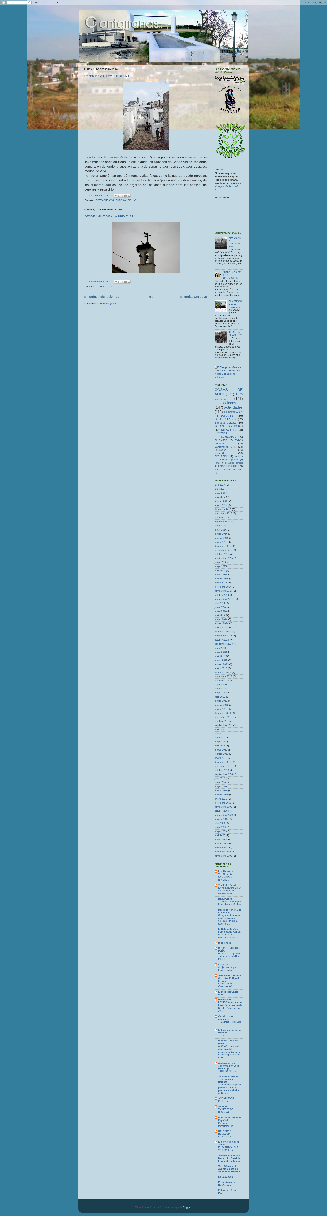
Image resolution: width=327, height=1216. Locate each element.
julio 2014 (220, 603)
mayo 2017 (221, 493)
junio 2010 (220, 782)
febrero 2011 (221, 754)
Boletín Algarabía (229, 460)
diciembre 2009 (223, 803)
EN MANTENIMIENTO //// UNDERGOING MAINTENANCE (229, 891)
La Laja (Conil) (226, 1177)
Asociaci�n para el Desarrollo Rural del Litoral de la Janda (229, 1158)
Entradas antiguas (193, 296)
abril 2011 (220, 745)
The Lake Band (227, 885)
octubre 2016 (222, 517)
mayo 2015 (221, 566)
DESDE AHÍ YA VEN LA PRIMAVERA (110, 216)
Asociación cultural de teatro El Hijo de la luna (229, 978)
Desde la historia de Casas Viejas (229, 911)
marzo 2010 (221, 790)
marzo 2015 (221, 574)
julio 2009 (220, 823)
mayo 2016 (221, 529)
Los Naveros (225, 871)
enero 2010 (221, 798)
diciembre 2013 (223, 631)
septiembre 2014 (224, 599)
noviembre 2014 (223, 591)
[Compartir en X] (122, 196)
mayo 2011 (221, 741)
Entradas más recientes (101, 296)
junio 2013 (220, 648)
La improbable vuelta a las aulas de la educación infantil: (229, 934)
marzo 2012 (221, 701)
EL (237, 469)
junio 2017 (220, 489)
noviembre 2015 (223, 550)
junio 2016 (220, 525)
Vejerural (223, 1106)
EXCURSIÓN (222, 456)
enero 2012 (221, 709)
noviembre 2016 (223, 513)
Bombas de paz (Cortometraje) (226, 985)
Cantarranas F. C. (225, 447)
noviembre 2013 (223, 635)
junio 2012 (220, 688)
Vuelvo (221, 1035)
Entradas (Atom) (108, 303)
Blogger (187, 1207)
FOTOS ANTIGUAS (125, 200)
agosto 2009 (221, 819)
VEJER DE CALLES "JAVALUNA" (107, 76)
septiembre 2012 (224, 684)
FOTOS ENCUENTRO (228, 466)
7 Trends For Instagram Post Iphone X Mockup (229, 903)
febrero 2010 (222, 794)
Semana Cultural (225, 422)
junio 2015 (220, 562)
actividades (233, 407)
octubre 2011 (222, 721)
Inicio (149, 296)
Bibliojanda (224, 943)
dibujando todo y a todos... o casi (227, 969)
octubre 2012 (222, 680)
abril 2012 (220, 697)
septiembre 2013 (224, 644)
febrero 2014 (222, 623)
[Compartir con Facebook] (125, 196)
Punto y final (224, 1101)
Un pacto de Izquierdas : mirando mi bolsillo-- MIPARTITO (229, 956)
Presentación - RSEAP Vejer (226, 1183)
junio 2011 (220, 737)
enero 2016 (221, 542)
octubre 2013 (222, 639)
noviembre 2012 (223, 676)
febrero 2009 (222, 843)
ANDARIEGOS (226, 1098)
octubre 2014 (222, 595)
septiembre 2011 (224, 725)
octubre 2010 (222, 770)
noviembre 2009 (223, 807)
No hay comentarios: (98, 195)
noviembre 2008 (223, 856)
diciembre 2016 (223, 509)
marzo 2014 (221, 619)
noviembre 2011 (223, 717)
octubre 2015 (222, 554)
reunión (239, 456)
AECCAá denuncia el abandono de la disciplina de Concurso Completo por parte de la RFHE (229, 1052)
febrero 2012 (222, 705)
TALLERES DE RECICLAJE (225, 1111)
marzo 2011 (221, 749)
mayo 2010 (221, 786)
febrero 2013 (222, 664)
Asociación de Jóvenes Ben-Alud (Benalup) (229, 1066)
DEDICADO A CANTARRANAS (235, 242)
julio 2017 (220, 485)
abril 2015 (220, 570)
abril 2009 (220, 835)
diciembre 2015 (223, 546)
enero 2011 (221, 758)
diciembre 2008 (223, 851)
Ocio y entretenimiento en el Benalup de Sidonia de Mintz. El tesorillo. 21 (229, 919)
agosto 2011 (221, 729)
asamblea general (234, 463)
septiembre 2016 (224, 521)
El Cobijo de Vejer (228, 929)
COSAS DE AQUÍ (105, 286)
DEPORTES (228, 429)
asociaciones (225, 403)
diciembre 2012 (223, 672)
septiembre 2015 (224, 558)
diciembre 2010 (223, 762)
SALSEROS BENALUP (224, 1132)
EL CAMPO (221, 440)
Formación (220, 450)
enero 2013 (221, 668)
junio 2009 (220, 827)
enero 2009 (221, 847)
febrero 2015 (222, 578)
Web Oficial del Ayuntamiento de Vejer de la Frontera (229, 1169)
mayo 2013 (221, 652)
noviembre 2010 (223, 766)
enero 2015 (221, 582)
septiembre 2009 (224, 815)
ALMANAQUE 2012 (235, 302)
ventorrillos (220, 453)
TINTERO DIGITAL (227, 1071)
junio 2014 (220, 607)
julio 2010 (220, 778)
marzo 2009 (221, 839)
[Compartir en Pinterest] (129, 196)
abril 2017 (220, 497)
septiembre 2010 (224, 774)
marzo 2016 (221, 534)
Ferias (217, 463)
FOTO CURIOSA (105, 200)
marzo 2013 (221, 660)
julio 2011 (220, 733)
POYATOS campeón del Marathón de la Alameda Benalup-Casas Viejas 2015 (230, 1006)
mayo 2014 (221, 611)
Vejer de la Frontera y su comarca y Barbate (229, 1079)
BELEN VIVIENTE (223, 469)
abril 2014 (220, 615)
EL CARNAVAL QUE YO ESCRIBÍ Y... (228, 1148)
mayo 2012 (221, 692)
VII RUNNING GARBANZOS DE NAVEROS (227, 877)
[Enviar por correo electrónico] (116, 196)
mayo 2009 (221, 831)
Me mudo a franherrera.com (226, 1124)
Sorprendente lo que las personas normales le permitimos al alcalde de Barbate (230, 1088)
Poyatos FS (224, 999)
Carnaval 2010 (225, 1136)
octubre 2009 (222, 811)
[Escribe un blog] (119, 196)
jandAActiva (225, 899)
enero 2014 (221, 627)
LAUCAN (223, 964)
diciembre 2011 (223, 713)
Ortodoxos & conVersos (225, 1017)
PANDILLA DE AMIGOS (235, 333)
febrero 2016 (222, 538)
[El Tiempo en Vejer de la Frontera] (229, 377)
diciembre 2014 (223, 587)
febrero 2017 (222, 501)
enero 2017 (221, 505)
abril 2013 (220, 656)
